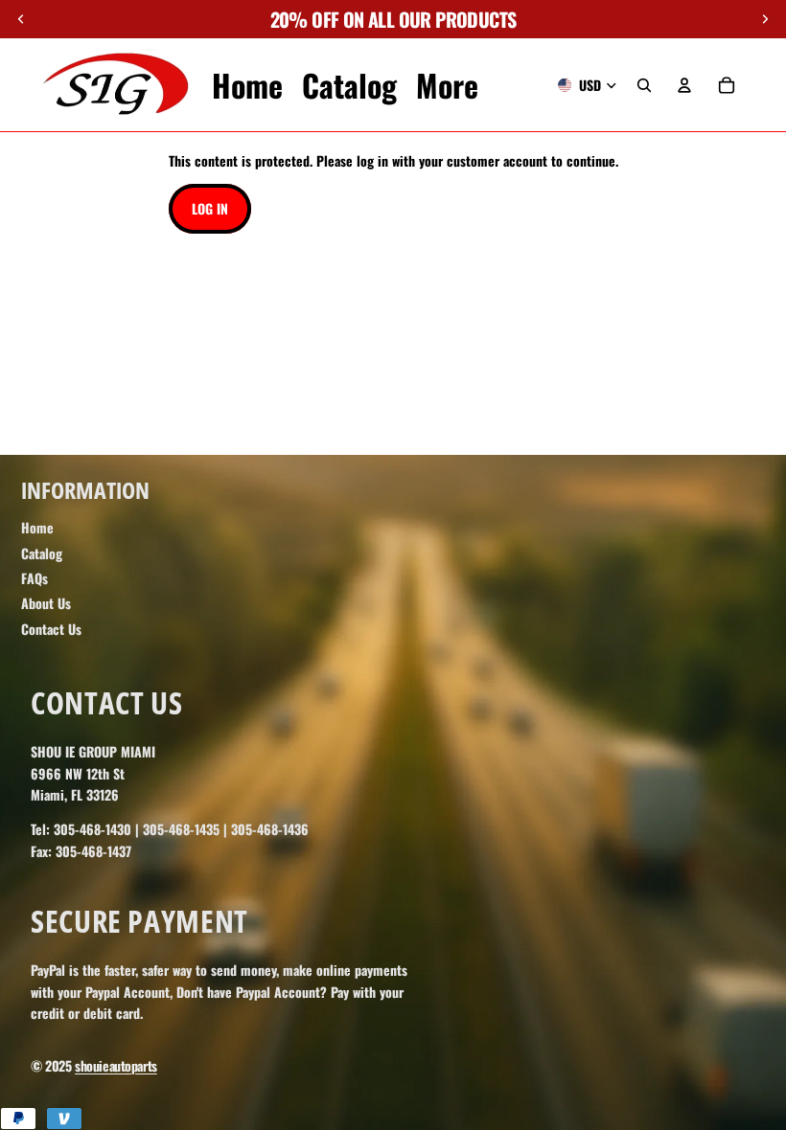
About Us (46, 603)
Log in (210, 208)
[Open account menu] (684, 85)
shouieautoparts (116, 1065)
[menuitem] (447, 85)
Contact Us (51, 629)
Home (37, 527)
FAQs (34, 578)
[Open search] (644, 85)
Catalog (41, 553)
